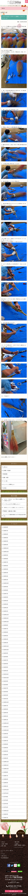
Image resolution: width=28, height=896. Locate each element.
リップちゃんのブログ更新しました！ (12, 504)
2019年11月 (5, 726)
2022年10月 (6, 649)
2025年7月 (5, 562)
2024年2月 (5, 607)
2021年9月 (5, 681)
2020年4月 (5, 712)
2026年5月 (5, 537)
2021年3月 (5, 695)
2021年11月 (5, 674)
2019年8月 (5, 737)
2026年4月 (5, 541)
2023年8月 (5, 625)
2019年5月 (5, 747)
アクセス (3, 853)
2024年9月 (5, 586)
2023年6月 (5, 632)
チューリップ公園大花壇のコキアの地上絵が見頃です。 (14, 515)
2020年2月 (5, 716)
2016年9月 (5, 814)
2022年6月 (5, 663)
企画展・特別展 (4, 843)
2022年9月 (5, 653)
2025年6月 (5, 565)
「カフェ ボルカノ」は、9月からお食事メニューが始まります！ (14, 500)
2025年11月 (5, 548)
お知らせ (5, 467)
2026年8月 (5, 527)
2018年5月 (5, 782)
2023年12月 (6, 614)
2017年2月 (5, 807)
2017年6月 (5, 800)
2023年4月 (5, 639)
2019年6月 (5, 744)
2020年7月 (5, 705)
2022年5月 (5, 667)
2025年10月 (6, 551)
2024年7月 (5, 593)
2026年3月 (5, 544)
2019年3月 (5, 754)
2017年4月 (5, 803)
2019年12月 (6, 723)
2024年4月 (5, 600)
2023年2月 (5, 642)
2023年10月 (6, 621)
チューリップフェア (19, 847)
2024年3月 (5, 604)
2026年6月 (5, 534)
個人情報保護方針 (4, 857)
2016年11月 (5, 810)
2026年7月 (5, 530)
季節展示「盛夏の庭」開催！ (10, 511)
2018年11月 (5, 765)
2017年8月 (5, 796)
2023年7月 (5, 628)
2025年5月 (5, 569)
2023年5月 (5, 635)
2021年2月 (5, 698)
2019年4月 (5, 751)
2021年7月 (5, 688)
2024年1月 (5, 611)
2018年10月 (6, 768)
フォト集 (5, 481)
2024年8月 (5, 590)
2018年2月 (5, 786)
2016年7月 (5, 817)
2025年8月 (5, 558)
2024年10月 (6, 583)
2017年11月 (5, 793)
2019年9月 (5, 733)
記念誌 (4, 488)
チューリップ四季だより (8, 484)
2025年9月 (5, 555)
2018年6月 (5, 779)
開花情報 (5, 474)
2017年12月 (6, 789)
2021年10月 (6, 677)
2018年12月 (6, 761)
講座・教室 (5, 477)
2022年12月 (6, 646)
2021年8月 (5, 684)
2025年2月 (5, 579)
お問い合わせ (4, 855)
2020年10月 (6, 702)
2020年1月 (5, 719)
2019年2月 (5, 758)
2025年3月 (5, 576)
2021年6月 (5, 691)
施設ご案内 (17, 841)
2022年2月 (5, 670)
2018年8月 (5, 772)
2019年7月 (5, 740)
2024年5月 (5, 597)
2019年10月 (6, 730)
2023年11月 (5, 618)
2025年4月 (5, 572)
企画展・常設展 (6, 470)
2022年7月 (5, 660)
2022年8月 (5, 656)
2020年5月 (5, 709)
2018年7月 (5, 775)
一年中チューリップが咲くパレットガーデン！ (14, 507)
